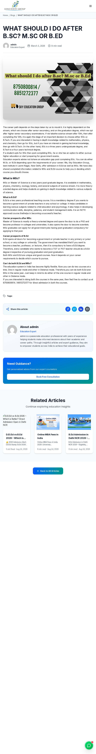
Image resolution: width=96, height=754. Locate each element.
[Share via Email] (87, 309)
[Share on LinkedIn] (80, 309)
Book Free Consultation (48, 376)
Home (5, 15)
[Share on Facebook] (67, 309)
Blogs (12, 15)
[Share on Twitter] (74, 309)
